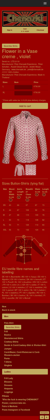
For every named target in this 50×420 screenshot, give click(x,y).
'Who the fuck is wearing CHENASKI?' (20, 399)
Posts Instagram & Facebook (16, 409)
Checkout (40, 30)
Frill (6, 331)
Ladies (7, 371)
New (4, 306)
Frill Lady (8, 378)
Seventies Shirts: (11, 46)
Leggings (8, 392)
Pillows (5, 396)
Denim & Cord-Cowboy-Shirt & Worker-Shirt (25, 345)
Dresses (8, 385)
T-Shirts (8, 361)
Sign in (9, 30)
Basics (7, 334)
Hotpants (8, 388)
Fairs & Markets (9, 406)
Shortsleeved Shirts (13, 338)
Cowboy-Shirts (11, 341)
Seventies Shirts (12, 327)
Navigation (44, 412)
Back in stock (8, 309)
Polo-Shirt (9, 322)
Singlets (8, 365)
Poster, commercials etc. (14, 402)
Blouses (8, 381)
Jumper (8, 348)
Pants (7, 358)
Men (6, 316)
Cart (25, 30)
